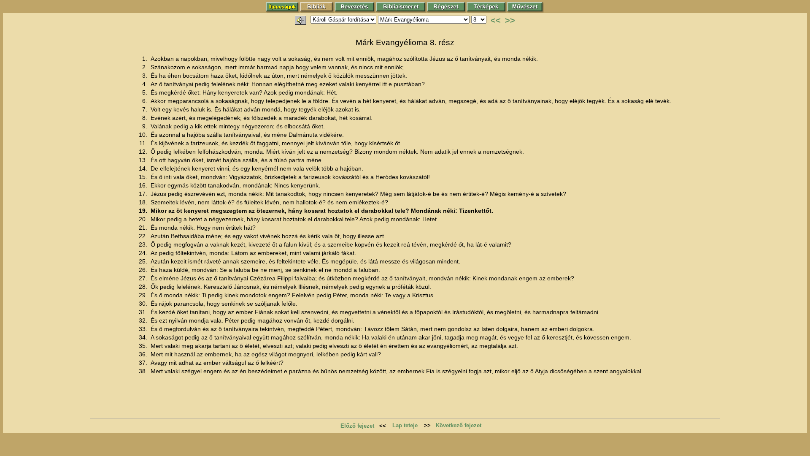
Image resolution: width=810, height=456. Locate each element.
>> (510, 20)
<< (496, 20)
